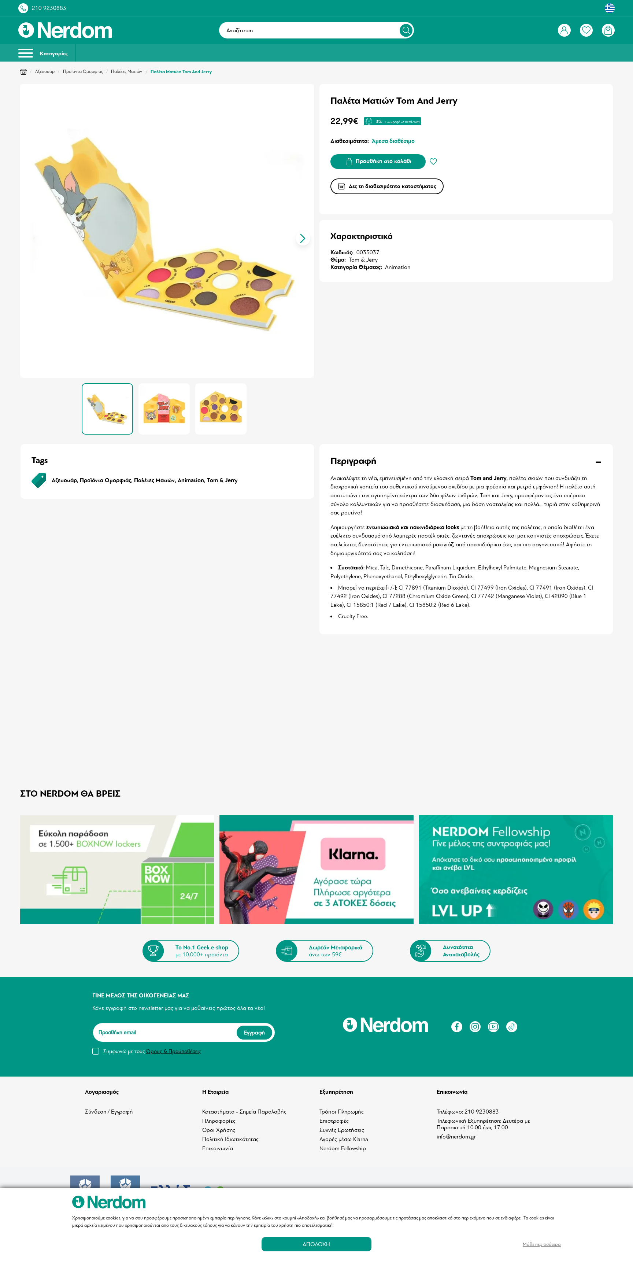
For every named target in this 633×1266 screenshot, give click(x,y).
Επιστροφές (334, 1121)
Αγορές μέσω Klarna (343, 1139)
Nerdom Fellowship (342, 1148)
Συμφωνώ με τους (152, 1051)
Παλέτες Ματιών (126, 71)
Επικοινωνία (217, 1148)
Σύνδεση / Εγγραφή (109, 1111)
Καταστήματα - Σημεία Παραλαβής (244, 1111)
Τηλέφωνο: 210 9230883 (468, 1111)
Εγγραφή (254, 1032)
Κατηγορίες (53, 53)
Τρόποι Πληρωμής (341, 1111)
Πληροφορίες (219, 1121)
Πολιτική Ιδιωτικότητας (230, 1139)
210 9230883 (49, 8)
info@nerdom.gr (456, 1136)
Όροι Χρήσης (218, 1130)
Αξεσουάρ (45, 71)
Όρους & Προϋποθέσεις (173, 1051)
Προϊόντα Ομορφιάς (83, 71)
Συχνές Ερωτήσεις (341, 1130)
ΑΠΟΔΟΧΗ (316, 1244)
